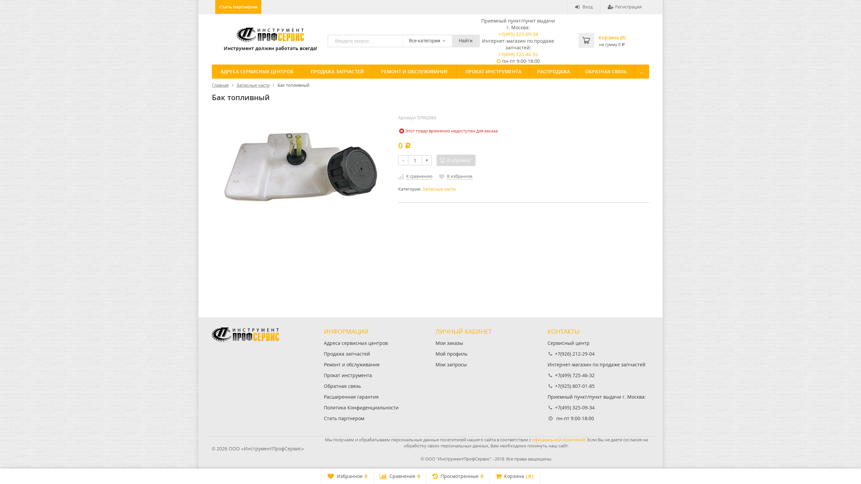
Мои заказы (449, 343)
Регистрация (628, 7)
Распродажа (553, 71)
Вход (588, 7)
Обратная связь (606, 71)
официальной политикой (558, 440)
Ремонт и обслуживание (414, 71)
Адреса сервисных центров (257, 71)
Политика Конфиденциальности (361, 407)
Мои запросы (451, 364)
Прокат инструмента (493, 71)
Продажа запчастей (337, 71)
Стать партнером (238, 7)
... (642, 71)
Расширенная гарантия (351, 397)
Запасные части (439, 189)
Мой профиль (451, 354)
